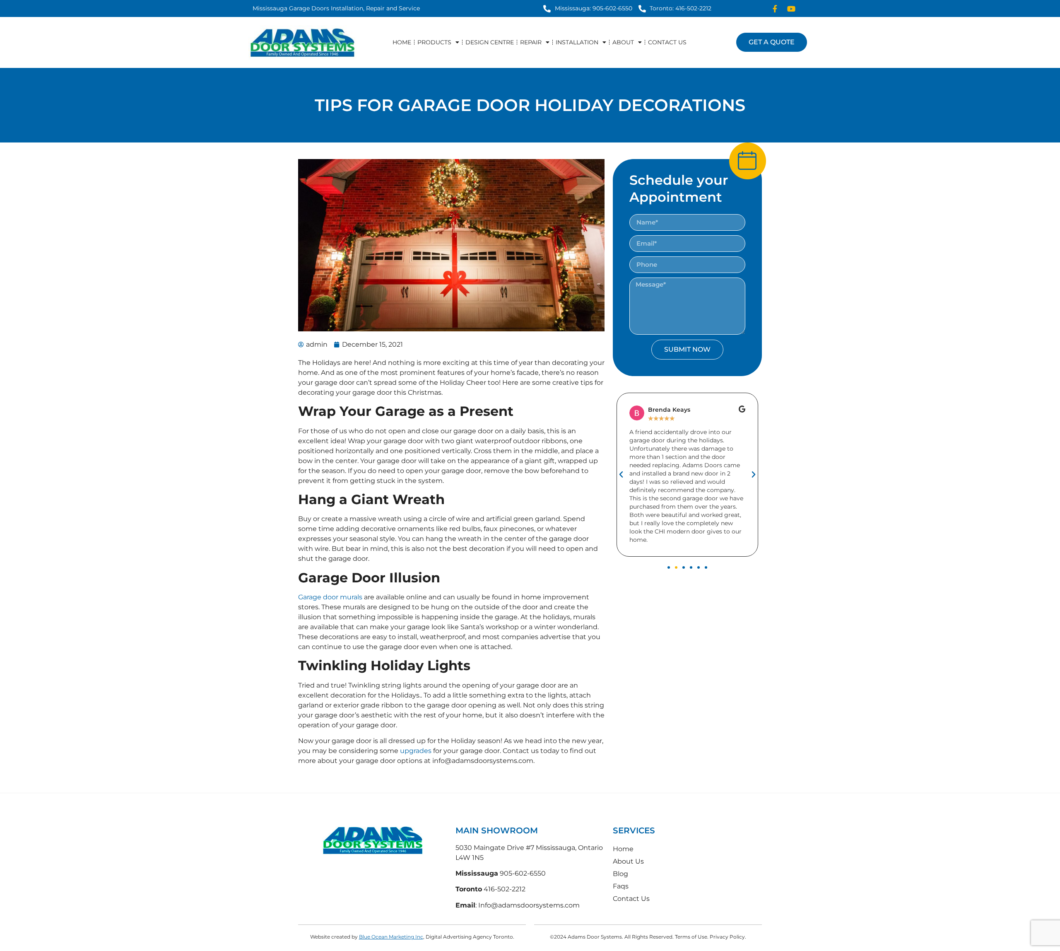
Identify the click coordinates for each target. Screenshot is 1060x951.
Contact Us (667, 42)
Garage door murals (330, 597)
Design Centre (489, 42)
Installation (577, 42)
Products (434, 42)
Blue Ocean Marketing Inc (391, 937)
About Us (628, 861)
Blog (620, 874)
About (623, 42)
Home (402, 42)
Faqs (621, 886)
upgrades (415, 751)
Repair (531, 42)
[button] (621, 475)
